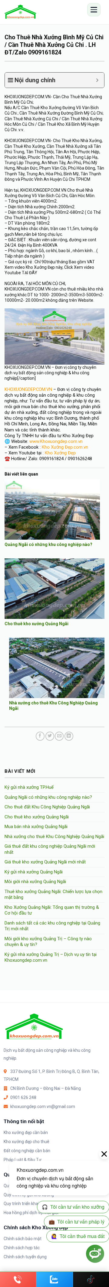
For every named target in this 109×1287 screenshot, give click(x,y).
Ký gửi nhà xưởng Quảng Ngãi (34, 872)
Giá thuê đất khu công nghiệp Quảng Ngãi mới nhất (50, 849)
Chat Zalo (54, 1279)
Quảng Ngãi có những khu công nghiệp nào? (48, 544)
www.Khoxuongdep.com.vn (56, 441)
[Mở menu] (94, 9)
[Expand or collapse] (97, 80)
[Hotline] (18, 1279)
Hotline (18, 1279)
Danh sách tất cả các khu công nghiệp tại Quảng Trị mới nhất (52, 926)
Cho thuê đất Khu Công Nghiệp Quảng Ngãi (47, 807)
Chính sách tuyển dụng (25, 1256)
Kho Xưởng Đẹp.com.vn (65, 447)
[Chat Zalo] (54, 1279)
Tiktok (91, 1279)
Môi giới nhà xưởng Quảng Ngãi (35, 881)
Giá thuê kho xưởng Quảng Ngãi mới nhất (45, 862)
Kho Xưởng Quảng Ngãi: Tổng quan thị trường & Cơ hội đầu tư (52, 910)
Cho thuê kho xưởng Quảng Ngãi (36, 623)
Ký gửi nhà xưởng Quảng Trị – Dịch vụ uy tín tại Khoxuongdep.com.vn (51, 957)
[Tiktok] (91, 1279)
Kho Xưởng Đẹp (60, 453)
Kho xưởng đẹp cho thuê (26, 1141)
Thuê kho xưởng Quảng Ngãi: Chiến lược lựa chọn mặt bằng (53, 894)
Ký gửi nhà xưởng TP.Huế (29, 787)
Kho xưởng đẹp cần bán (26, 1132)
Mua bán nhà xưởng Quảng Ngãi (36, 826)
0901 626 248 (23, 1097)
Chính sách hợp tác (22, 1247)
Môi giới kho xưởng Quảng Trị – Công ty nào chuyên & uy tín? (48, 941)
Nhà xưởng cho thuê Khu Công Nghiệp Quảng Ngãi (54, 836)
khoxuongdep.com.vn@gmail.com (42, 1106)
